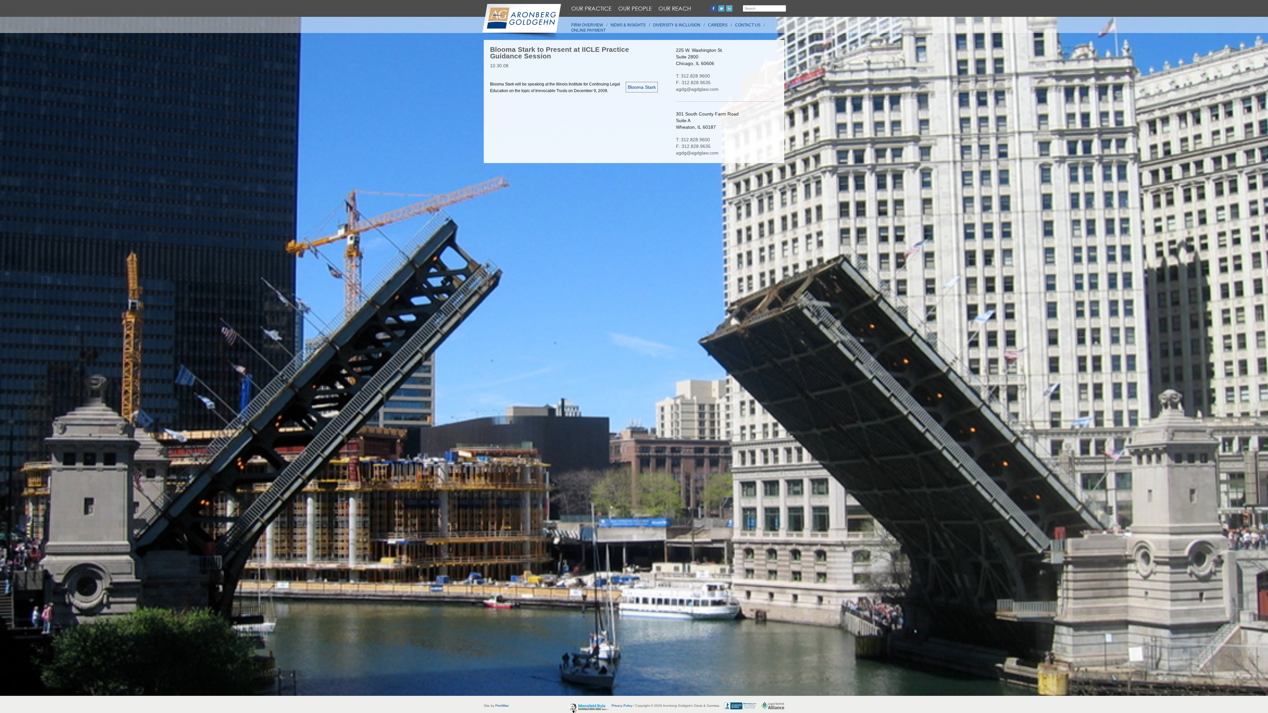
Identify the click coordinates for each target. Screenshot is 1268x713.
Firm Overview (587, 25)
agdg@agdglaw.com (697, 89)
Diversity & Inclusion (676, 25)
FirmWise (502, 705)
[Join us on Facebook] (713, 8)
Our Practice (591, 8)
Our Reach (674, 8)
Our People (635, 8)
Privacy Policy (622, 705)
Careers (717, 25)
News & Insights (628, 25)
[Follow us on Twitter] (721, 8)
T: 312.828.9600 (693, 76)
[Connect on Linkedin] (729, 8)
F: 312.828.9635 (693, 82)
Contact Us (747, 25)
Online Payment (588, 30)
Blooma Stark (642, 87)
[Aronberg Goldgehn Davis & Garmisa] (521, 22)
